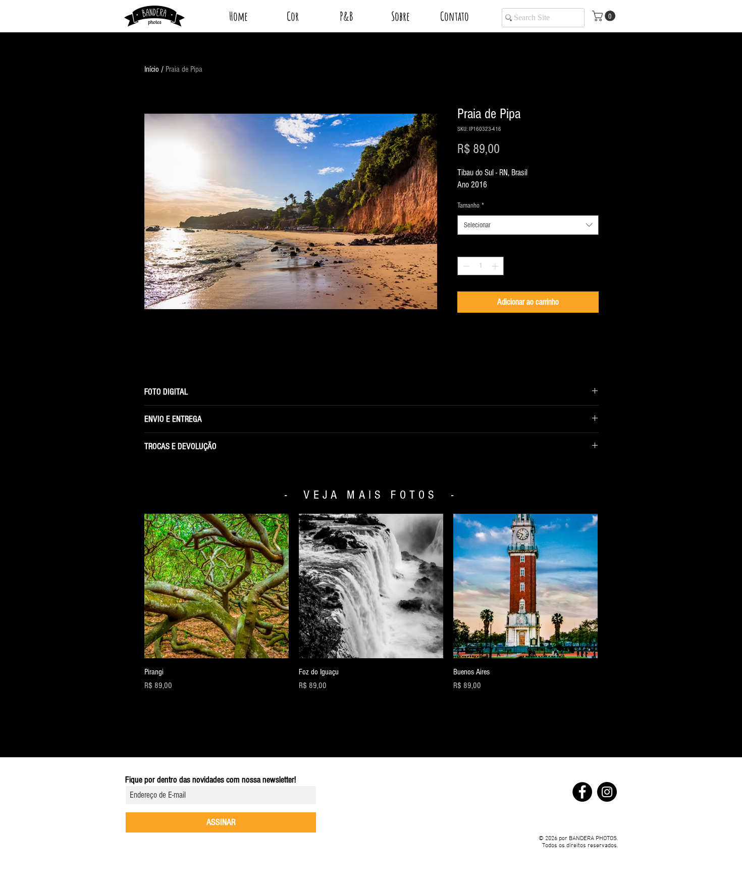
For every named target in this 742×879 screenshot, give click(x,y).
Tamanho (470, 206)
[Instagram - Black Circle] (607, 792)
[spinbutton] (480, 266)
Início (151, 69)
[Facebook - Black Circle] (582, 792)
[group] (371, 602)
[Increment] (496, 266)
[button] (293, 20)
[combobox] (528, 225)
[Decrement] (465, 266)
